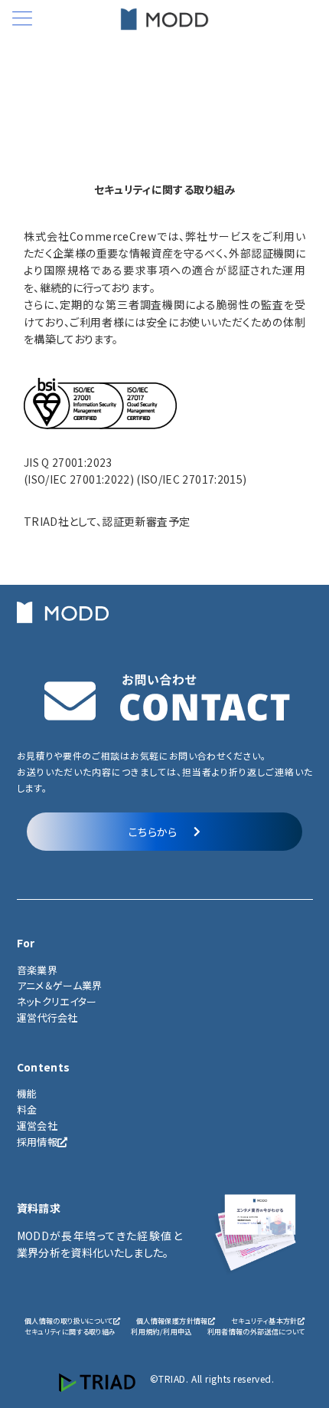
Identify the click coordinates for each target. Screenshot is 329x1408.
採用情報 (37, 1141)
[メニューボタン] (22, 19)
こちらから (153, 831)
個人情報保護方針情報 (172, 1320)
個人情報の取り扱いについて (68, 1320)
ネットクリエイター (57, 1001)
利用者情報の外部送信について (256, 1331)
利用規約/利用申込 (161, 1331)
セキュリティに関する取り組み (70, 1331)
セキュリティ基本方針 (264, 1320)
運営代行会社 (47, 1017)
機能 (27, 1093)
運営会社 (37, 1125)
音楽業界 (37, 970)
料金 (27, 1109)
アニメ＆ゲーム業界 (60, 985)
